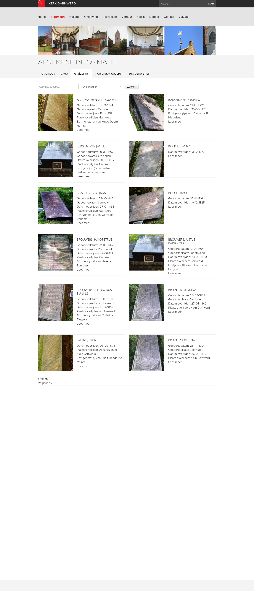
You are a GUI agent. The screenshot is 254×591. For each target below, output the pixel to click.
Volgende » (45, 383)
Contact (169, 17)
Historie (74, 17)
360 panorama (138, 73)
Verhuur (127, 17)
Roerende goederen (109, 73)
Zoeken (131, 86)
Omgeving (91, 17)
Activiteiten (109, 17)
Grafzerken (81, 73)
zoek (211, 3)
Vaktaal (184, 17)
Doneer (154, 17)
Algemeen (57, 17)
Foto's (141, 17)
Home (42, 17)
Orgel (64, 73)
